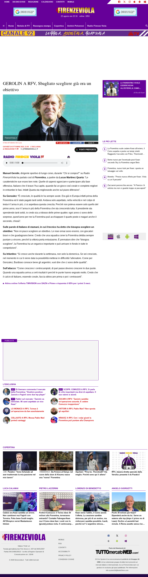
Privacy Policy (64, 555)
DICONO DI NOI (19, 2)
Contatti (62, 547)
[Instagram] (130, 2)
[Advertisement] (124, 355)
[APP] (111, 236)
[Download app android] (140, 2)
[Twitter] (124, 2)
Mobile (61, 539)
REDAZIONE (33, 2)
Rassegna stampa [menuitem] (42, 26)
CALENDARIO (47, 2)
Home (7, 2)
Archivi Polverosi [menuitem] (75, 26)
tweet (90, 143)
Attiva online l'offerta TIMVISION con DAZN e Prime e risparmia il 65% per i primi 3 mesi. (48, 283)
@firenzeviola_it (30, 149)
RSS (60, 544)
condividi (76, 143)
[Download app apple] (134, 2)
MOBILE (70, 2)
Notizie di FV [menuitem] (23, 26)
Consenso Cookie (66, 559)
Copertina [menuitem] (59, 26)
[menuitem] (3, 26)
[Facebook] (119, 2)
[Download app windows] (145, 2)
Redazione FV (11, 149)
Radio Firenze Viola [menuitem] (96, 26)
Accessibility (64, 551)
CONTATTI (60, 2)
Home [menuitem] (11, 26)
